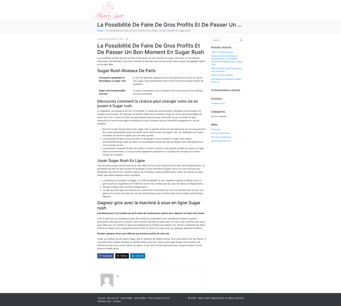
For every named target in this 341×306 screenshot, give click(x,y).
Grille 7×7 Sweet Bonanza (222, 52)
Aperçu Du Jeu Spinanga (222, 75)
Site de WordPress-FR (220, 141)
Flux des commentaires (221, 137)
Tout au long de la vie (159, 298)
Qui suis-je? (113, 298)
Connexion (215, 129)
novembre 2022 (218, 103)
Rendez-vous (104, 301)
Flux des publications (220, 133)
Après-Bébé (140, 298)
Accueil (101, 298)
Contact (117, 301)
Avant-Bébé (126, 298)
